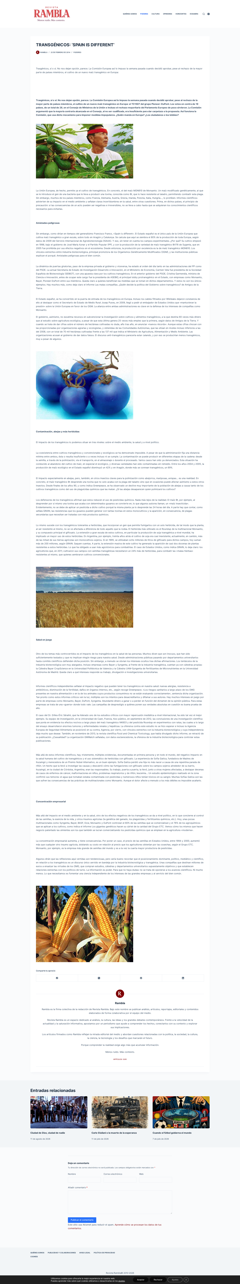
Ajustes (175, 1279)
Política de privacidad (104, 1253)
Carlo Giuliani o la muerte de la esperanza (114, 1132)
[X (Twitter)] (99, 978)
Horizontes (181, 14)
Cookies (34, 1257)
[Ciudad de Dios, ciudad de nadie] (58, 1112)
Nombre (72, 1174)
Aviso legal (84, 1253)
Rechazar (158, 1279)
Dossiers (194, 14)
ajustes (121, 1281)
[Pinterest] (141, 978)
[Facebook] (57, 978)
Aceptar (140, 1279)
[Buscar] (204, 14)
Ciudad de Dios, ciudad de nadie (47, 1132)
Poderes (144, 14)
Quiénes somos (130, 14)
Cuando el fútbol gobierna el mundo (172, 1132)
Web (141, 1174)
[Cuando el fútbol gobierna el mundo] (181, 1112)
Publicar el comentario (82, 1220)
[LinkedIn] (183, 978)
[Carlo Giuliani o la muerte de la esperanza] (120, 1112)
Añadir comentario (78, 1187)
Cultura (156, 14)
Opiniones (167, 14)
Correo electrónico (113, 1174)
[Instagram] (209, 14)
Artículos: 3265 (120, 1059)
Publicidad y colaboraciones (62, 1253)
